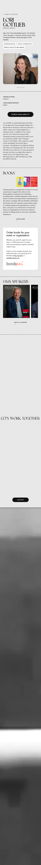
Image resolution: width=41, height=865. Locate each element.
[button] (35, 3)
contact (20, 500)
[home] (6, 3)
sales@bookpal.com (12, 258)
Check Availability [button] (20, 114)
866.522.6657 (18, 256)
